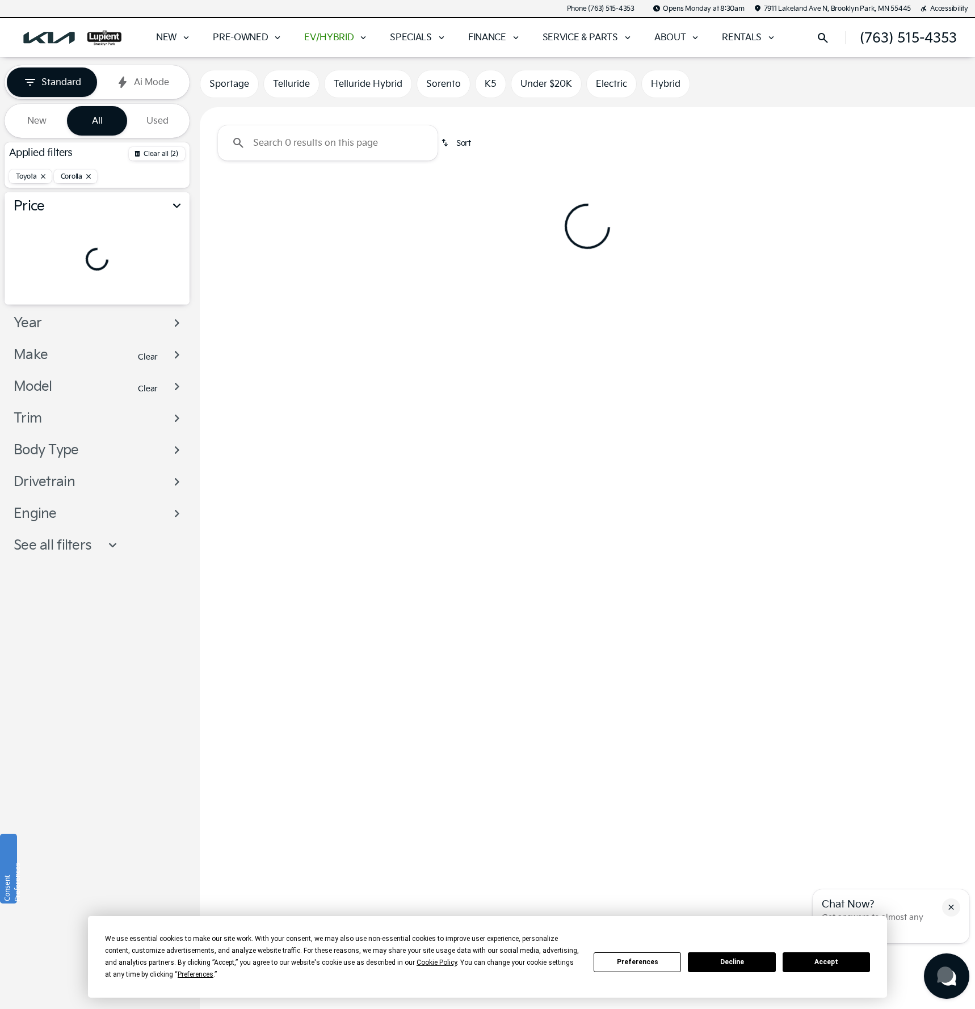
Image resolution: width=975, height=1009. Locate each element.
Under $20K (546, 84)
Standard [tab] (61, 82)
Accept (826, 962)
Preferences (637, 962)
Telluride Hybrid (368, 84)
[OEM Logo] (49, 38)
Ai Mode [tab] (151, 82)
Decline (732, 962)
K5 (491, 84)
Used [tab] (157, 121)
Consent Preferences (9, 882)
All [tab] (97, 121)
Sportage (229, 84)
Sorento (443, 84)
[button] (951, 907)
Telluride (291, 84)
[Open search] (823, 38)
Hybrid (665, 84)
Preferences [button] (195, 974)
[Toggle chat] (946, 976)
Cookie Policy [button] (437, 962)
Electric (611, 84)
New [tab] (37, 121)
